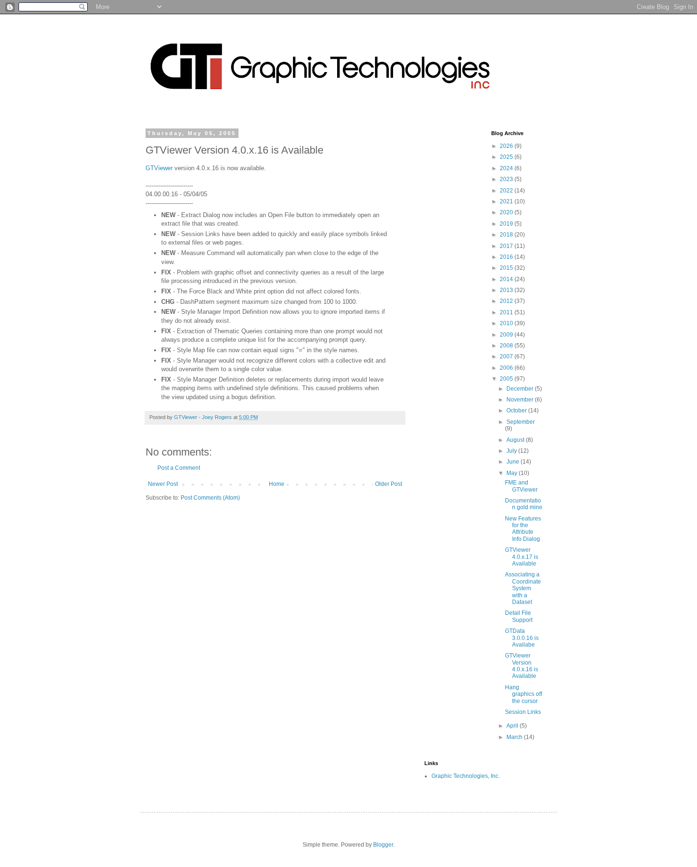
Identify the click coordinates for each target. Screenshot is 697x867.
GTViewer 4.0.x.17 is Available (521, 557)
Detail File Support (518, 616)
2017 (507, 246)
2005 (507, 378)
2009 (507, 334)
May (512, 473)
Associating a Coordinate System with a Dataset (523, 588)
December (520, 388)
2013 (507, 290)
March (515, 737)
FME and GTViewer (521, 486)
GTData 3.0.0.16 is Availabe (522, 638)
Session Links (523, 712)
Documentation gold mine (523, 504)
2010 (507, 323)
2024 (507, 168)
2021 (507, 201)
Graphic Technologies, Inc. (465, 776)
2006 (507, 368)
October (517, 410)
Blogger (383, 844)
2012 (507, 301)
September (520, 422)
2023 (507, 179)
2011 (507, 312)
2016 (507, 257)
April (513, 725)
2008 (507, 345)
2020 (507, 212)
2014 (507, 279)
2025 (507, 157)
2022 (507, 190)
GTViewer (159, 168)
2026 (507, 146)
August (516, 440)
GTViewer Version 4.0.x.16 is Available (521, 665)
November (520, 399)
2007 (507, 356)
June (513, 461)
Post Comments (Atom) (210, 497)
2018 (507, 234)
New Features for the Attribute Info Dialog (523, 528)
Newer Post (163, 484)
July (512, 450)
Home (276, 484)
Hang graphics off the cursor (523, 694)
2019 (507, 223)
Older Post (388, 484)
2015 (507, 268)
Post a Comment (178, 468)
